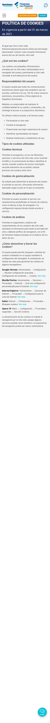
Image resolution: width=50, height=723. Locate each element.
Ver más (42, 276)
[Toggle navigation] (4, 15)
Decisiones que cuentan (27, 15)
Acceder (43, 15)
